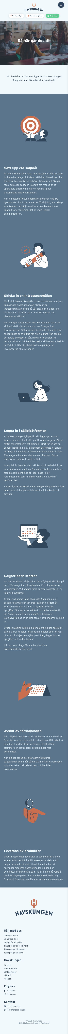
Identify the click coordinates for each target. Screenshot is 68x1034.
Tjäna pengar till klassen (14, 949)
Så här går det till (11, 939)
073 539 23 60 (13, 1006)
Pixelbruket (45, 1023)
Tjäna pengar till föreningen (16, 946)
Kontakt (7, 979)
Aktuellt (7, 975)
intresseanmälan (13, 308)
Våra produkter (10, 968)
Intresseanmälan (11, 935)
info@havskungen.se (16, 1010)
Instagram (11, 994)
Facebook (11, 990)
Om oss (7, 965)
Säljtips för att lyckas (13, 942)
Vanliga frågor (10, 972)
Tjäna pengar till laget (13, 952)
